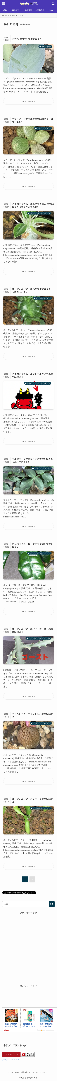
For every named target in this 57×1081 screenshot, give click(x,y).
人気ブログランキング (11, 1059)
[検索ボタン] (53, 3)
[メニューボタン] (3, 3)
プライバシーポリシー (40, 1072)
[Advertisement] (28, 943)
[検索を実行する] (52, 904)
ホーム (10, 1072)
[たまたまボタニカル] (28, 3)
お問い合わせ (26, 1072)
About (17, 1072)
